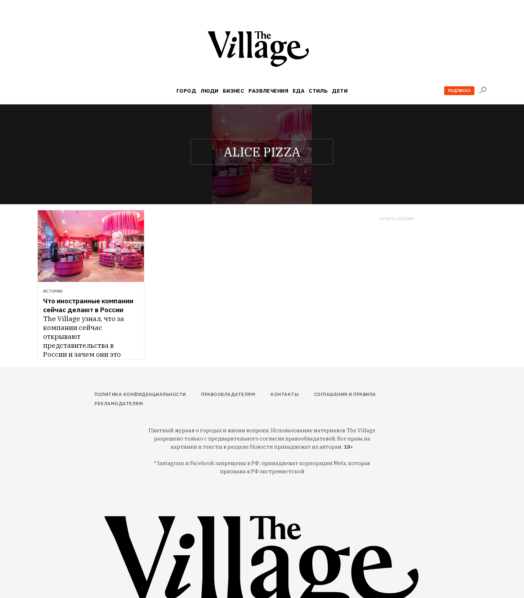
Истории (52, 291)
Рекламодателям (118, 404)
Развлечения (268, 91)
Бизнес (234, 91)
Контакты (285, 394)
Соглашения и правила (345, 394)
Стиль (318, 91)
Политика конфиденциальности (140, 394)
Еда (298, 91)
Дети (340, 91)
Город (186, 91)
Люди (209, 91)
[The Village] (262, 50)
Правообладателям (228, 394)
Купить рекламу (397, 219)
